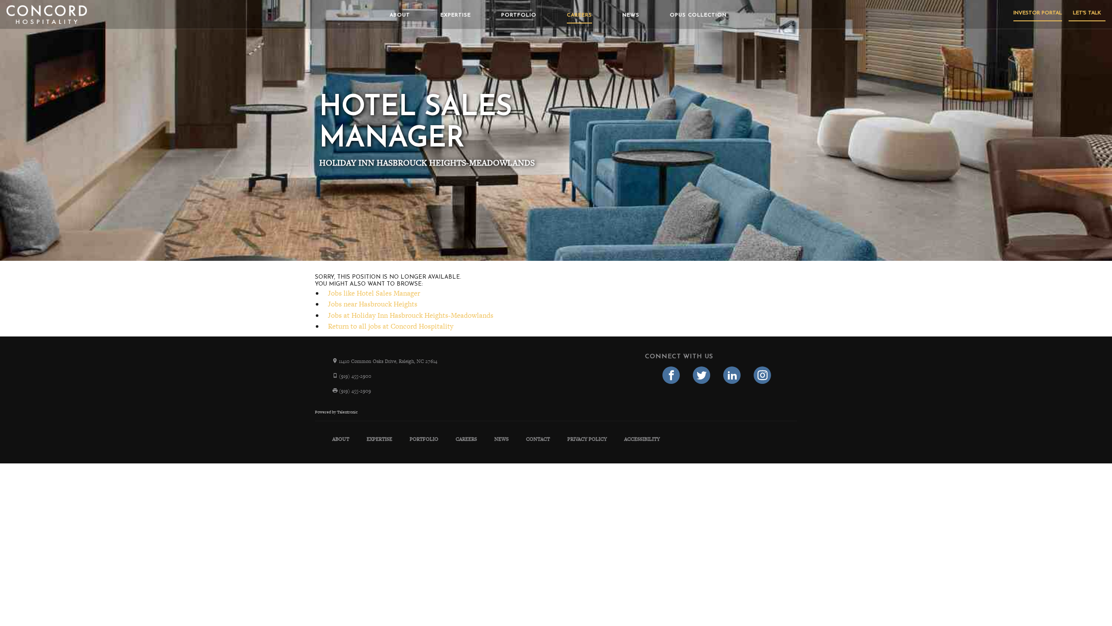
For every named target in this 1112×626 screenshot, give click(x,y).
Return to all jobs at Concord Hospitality (390, 326)
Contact (538, 439)
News (630, 15)
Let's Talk (1087, 13)
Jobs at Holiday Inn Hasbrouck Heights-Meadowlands (410, 315)
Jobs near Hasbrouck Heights (372, 304)
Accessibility (642, 439)
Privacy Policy (587, 439)
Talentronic (347, 412)
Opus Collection (698, 15)
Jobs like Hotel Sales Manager (374, 293)
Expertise (455, 15)
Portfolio (518, 15)
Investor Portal (1037, 13)
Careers (579, 15)
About (400, 15)
